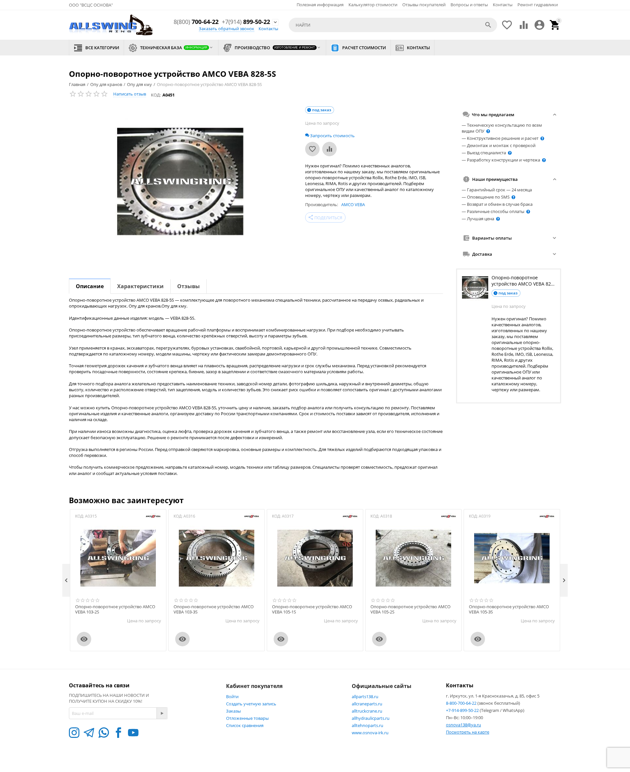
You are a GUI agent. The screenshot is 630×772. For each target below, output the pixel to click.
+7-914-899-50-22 (463, 710)
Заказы (233, 711)
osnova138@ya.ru (463, 725)
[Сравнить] (329, 149)
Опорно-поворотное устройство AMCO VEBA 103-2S (115, 609)
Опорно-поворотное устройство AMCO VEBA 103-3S (214, 609)
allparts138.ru (365, 696)
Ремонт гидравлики (537, 5)
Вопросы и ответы (469, 5)
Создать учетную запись (251, 704)
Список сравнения (244, 725)
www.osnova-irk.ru (370, 733)
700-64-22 (196, 22)
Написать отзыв (129, 94)
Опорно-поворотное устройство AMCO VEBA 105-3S (509, 609)
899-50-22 (246, 22)
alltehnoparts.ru (367, 725)
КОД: (156, 95)
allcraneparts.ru (367, 704)
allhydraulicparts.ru (370, 718)
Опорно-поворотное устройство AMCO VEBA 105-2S (410, 609)
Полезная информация (320, 5)
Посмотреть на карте (467, 732)
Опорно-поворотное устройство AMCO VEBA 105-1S (312, 609)
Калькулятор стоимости (372, 5)
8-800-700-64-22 (461, 703)
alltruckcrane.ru (367, 711)
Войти (232, 696)
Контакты (503, 5)
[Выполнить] (162, 713)
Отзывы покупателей (424, 5)
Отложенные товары (247, 718)
